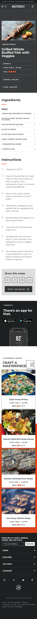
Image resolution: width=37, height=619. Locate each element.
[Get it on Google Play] (10, 321)
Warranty (25, 602)
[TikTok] (32, 580)
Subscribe (30, 544)
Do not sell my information (26, 605)
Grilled (15, 79)
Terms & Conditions (14, 602)
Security (14, 605)
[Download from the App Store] (26, 321)
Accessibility (6, 605)
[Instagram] (4, 580)
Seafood (13, 87)
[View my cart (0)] (32, 6)
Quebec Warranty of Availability (12, 607)
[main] (18, 270)
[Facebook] (14, 580)
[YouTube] (23, 580)
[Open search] (5, 6)
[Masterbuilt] (18, 6)
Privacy (4, 602)
